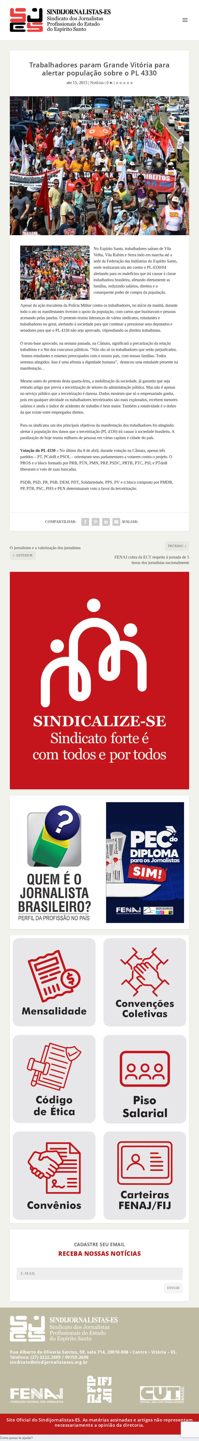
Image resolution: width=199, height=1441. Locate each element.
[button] (16, 1438)
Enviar (173, 1288)
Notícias (97, 82)
